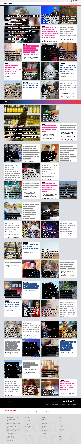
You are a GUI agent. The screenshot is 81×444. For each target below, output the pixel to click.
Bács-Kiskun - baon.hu (11, 419)
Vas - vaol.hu (26, 417)
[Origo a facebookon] (64, 401)
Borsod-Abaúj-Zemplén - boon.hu (13, 423)
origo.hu (26, 430)
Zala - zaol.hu (27, 420)
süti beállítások (64, 404)
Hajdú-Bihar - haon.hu (11, 430)
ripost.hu (60, 417)
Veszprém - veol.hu (28, 418)
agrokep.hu (26, 438)
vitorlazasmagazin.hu (46, 431)
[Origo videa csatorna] (71, 401)
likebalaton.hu (44, 424)
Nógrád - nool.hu (10, 436)
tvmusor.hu (44, 434)
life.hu (60, 420)
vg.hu (25, 436)
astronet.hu (44, 419)
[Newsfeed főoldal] (8, 401)
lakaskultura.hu (44, 422)
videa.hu (60, 430)
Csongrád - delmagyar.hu (12, 424)
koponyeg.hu (61, 429)
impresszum (69, 404)
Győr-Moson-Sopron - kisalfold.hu (13, 429)
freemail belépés (73, 3)
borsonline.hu (44, 440)
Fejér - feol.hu (10, 427)
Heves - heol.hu (10, 431)
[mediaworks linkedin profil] (75, 411)
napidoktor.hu (44, 426)
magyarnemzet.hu (27, 426)
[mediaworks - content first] (11, 411)
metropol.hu (61, 418)
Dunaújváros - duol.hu (11, 426)
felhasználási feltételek (57, 404)
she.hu (60, 421)
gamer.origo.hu (44, 423)
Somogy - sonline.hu (11, 437)
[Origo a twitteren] (66, 401)
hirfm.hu (60, 439)
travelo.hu (43, 429)
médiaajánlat (74, 404)
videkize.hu (44, 433)
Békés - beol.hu (10, 422)
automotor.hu (44, 420)
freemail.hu (61, 427)
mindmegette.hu (45, 427)
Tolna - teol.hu (10, 440)
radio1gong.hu (61, 438)
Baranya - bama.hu (11, 420)
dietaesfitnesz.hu (45, 430)
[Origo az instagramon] (68, 401)
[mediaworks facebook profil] (72, 411)
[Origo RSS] (73, 401)
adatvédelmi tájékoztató (49, 404)
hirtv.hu (25, 429)
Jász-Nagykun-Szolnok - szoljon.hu (13, 433)
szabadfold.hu (27, 427)
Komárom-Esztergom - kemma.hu (13, 434)
